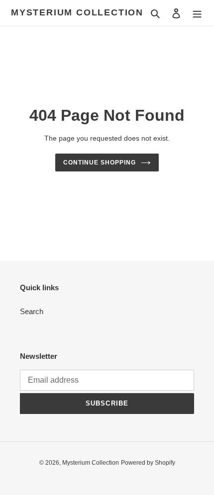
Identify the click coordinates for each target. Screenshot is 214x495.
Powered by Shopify (148, 462)
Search (31, 311)
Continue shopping (99, 162)
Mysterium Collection (77, 12)
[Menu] (197, 13)
